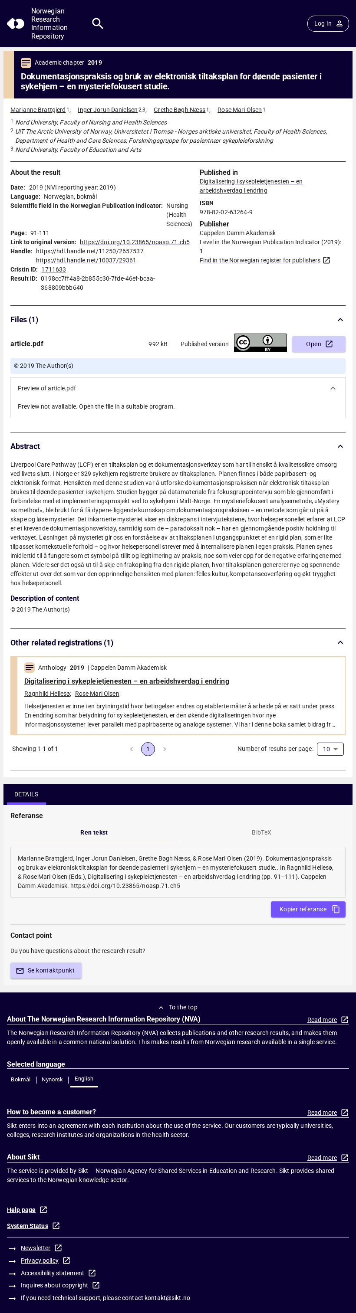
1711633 (53, 269)
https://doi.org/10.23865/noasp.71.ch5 (135, 242)
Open (313, 344)
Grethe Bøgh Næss (179, 109)
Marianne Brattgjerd (38, 109)
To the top (183, 1007)
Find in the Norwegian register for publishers (260, 260)
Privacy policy (40, 1260)
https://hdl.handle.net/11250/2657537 (90, 251)
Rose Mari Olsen (240, 109)
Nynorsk (52, 1079)
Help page (21, 1209)
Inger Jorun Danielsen (108, 109)
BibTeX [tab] (261, 832)
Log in (323, 23)
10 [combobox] (326, 749)
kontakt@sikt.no (167, 1297)
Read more (322, 1019)
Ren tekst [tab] (94, 832)
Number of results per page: (275, 748)
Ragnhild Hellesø (47, 693)
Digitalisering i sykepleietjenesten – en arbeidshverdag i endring (126, 681)
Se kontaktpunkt (51, 970)
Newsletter (35, 1247)
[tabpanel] (178, 872)
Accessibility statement (52, 1273)
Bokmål (20, 1079)
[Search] (98, 23)
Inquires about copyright (54, 1285)
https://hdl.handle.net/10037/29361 (86, 260)
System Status (27, 1225)
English (84, 1078)
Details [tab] (26, 794)
